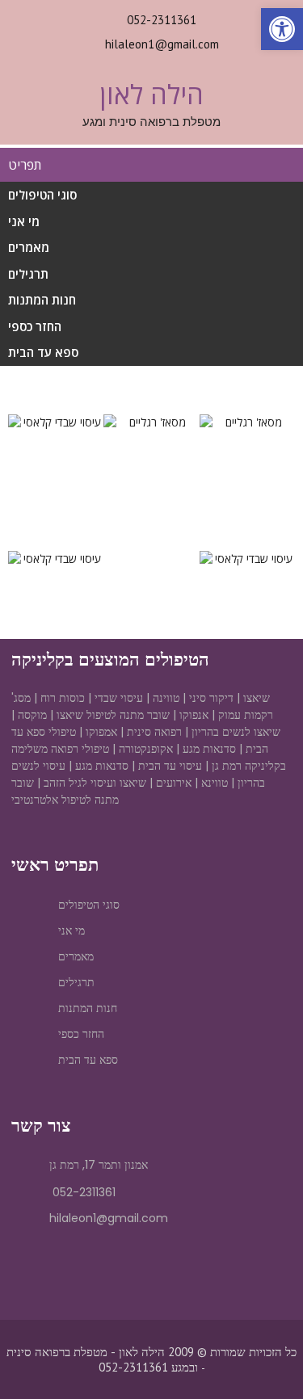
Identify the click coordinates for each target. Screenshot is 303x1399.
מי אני (24, 221)
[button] (24, 422)
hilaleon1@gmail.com (162, 44)
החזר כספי (34, 326)
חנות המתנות (42, 300)
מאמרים (28, 247)
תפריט (24, 165)
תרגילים (28, 274)
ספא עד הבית (43, 352)
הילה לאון (151, 94)
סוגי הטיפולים (42, 195)
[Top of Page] (257, 1356)
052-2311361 (161, 19)
